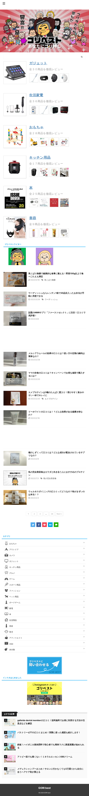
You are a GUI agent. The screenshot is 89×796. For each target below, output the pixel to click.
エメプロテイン (51, 399)
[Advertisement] (44, 339)
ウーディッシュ (51, 299)
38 (52, 514)
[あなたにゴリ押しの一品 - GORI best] (50, 524)
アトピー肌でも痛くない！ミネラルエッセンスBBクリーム (44, 756)
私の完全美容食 (49, 478)
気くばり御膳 (50, 280)
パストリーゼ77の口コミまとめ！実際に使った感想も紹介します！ (48, 732)
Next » (59, 514)
